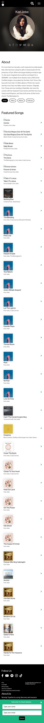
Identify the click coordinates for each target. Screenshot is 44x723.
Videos (13, 100)
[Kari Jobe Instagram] (16, 45)
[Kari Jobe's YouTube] (24, 45)
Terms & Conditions (7, 688)
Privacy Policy (5, 686)
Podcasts (30, 100)
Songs (5, 100)
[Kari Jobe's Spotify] (28, 45)
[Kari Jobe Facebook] (13, 45)
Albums (21, 100)
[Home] (3, 3)
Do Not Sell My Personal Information (11, 690)
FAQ (3, 682)
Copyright (4, 684)
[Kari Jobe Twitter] (20, 45)
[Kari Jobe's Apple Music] (32, 45)
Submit (22, 718)
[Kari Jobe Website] (10, 45)
